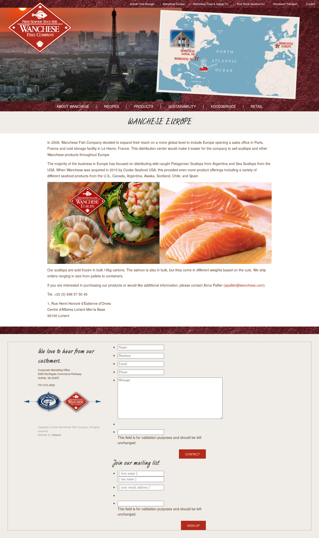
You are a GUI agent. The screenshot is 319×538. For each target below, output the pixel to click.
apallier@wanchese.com (244, 285)
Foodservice (223, 106)
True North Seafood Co (251, 4)
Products (143, 106)
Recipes (111, 106)
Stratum (56, 435)
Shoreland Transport (285, 4)
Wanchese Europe (174, 4)
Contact (310, 4)
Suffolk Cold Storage (142, 4)
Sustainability (182, 106)
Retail (257, 106)
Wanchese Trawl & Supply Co (210, 4)
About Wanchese (73, 106)
